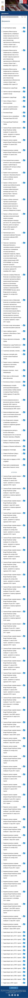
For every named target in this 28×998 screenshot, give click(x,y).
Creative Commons (4, 991)
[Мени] (2, 2)
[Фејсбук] (18, 995)
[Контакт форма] (25, 2)
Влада (3, 17)
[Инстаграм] (15, 995)
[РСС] (9, 995)
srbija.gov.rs (18, 992)
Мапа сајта (13, 987)
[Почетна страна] (2, 7)
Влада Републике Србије (12, 17)
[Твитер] (12, 995)
